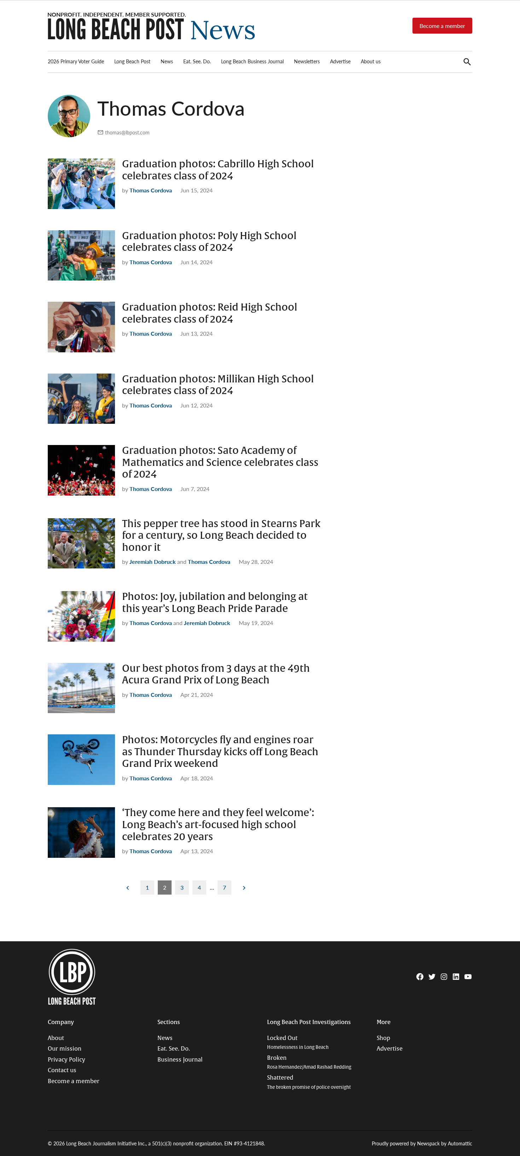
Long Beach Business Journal (252, 61)
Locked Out (298, 1043)
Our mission (64, 1048)
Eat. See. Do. (197, 61)
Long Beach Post (132, 61)
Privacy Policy (66, 1059)
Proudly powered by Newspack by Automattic (422, 1143)
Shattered (309, 1082)
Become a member (442, 26)
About (56, 1038)
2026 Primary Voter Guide (76, 61)
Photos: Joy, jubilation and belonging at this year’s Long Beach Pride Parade (215, 602)
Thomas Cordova (150, 190)
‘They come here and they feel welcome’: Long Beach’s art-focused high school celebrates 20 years (218, 825)
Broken (309, 1062)
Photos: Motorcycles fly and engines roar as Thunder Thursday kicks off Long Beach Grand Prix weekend (220, 752)
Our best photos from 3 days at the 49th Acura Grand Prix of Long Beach (216, 674)
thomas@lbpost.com (127, 132)
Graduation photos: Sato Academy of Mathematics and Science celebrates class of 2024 (220, 462)
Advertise (340, 61)
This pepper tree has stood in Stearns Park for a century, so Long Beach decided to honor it (221, 536)
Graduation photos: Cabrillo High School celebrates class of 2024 (218, 170)
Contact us (62, 1070)
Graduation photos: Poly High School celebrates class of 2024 (209, 242)
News (167, 61)
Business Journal (180, 1059)
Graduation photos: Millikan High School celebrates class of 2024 (218, 385)
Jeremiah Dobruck (152, 561)
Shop (383, 1038)
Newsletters (307, 61)
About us (371, 61)
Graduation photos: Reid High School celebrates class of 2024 (209, 313)
